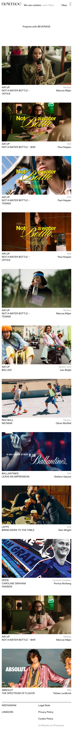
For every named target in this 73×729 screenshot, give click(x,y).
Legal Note (44, 705)
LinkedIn (7, 712)
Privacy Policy (45, 712)
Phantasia (58, 725)
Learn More (47, 5)
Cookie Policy (45, 718)
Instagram (9, 705)
